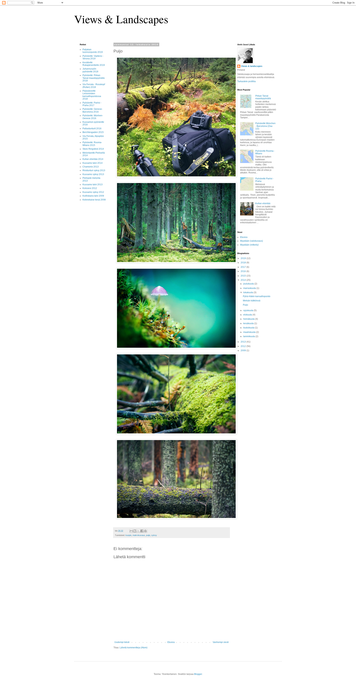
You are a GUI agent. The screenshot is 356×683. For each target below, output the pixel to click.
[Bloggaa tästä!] (135, 531)
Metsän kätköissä (251, 300)
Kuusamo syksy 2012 (93, 192)
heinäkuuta (249, 319)
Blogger (198, 674)
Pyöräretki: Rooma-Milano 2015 (92, 143)
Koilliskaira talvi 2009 (93, 196)
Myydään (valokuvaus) (251, 241)
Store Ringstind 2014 (93, 149)
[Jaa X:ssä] (138, 531)
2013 (243, 341)
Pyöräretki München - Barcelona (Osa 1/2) (265, 126)
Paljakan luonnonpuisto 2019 (93, 50)
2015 (243, 275)
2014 (243, 280)
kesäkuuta (248, 323)
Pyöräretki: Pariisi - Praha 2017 (92, 104)
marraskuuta (249, 288)
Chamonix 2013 (91, 166)
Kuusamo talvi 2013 (93, 184)
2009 (243, 350)
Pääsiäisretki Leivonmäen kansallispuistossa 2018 (92, 95)
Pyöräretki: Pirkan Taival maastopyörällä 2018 (94, 78)
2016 (243, 271)
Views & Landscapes (121, 18)
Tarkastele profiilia (246, 81)
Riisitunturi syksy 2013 (94, 170)
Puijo (245, 305)
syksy (154, 535)
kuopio (128, 535)
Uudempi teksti (121, 642)
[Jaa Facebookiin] (142, 531)
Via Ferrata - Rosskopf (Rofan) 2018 (94, 85)
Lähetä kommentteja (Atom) (133, 647)
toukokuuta (249, 327)
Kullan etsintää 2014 (93, 159)
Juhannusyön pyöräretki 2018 (90, 70)
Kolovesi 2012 (90, 188)
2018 (243, 262)
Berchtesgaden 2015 (93, 132)
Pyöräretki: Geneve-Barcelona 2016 (93, 110)
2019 (243, 258)
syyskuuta (248, 310)
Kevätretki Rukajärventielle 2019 (94, 63)
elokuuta (248, 314)
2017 (243, 267)
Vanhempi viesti (221, 642)
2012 (243, 346)
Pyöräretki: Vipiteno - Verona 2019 (93, 57)
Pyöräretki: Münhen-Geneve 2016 (93, 116)
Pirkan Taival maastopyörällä (263, 97)
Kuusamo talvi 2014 (93, 163)
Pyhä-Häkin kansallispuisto (256, 296)
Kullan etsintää (262, 203)
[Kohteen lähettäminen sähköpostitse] (131, 531)
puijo (148, 535)
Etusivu (171, 642)
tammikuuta (249, 336)
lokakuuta (248, 292)
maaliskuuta (249, 332)
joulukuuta (248, 283)
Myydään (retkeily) (249, 244)
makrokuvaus (139, 535)
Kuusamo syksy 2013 (93, 174)
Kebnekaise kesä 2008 (94, 199)
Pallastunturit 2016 (92, 128)
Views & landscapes (251, 66)
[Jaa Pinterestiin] (145, 531)
